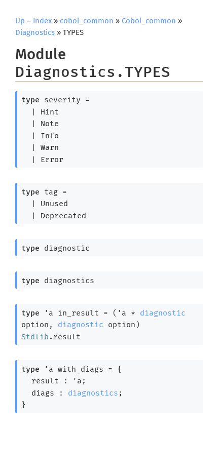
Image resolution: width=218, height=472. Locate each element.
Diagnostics (35, 32)
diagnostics (93, 393)
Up (20, 20)
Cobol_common (149, 20)
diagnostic (163, 313)
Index (42, 20)
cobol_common (87, 20)
